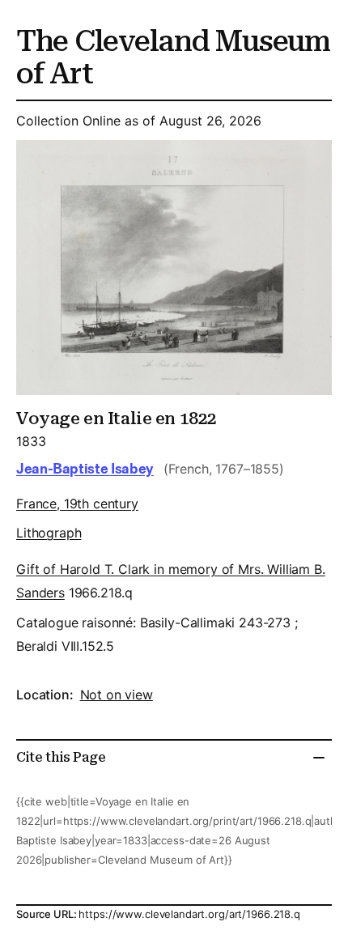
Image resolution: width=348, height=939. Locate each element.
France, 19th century (77, 503)
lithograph (48, 533)
